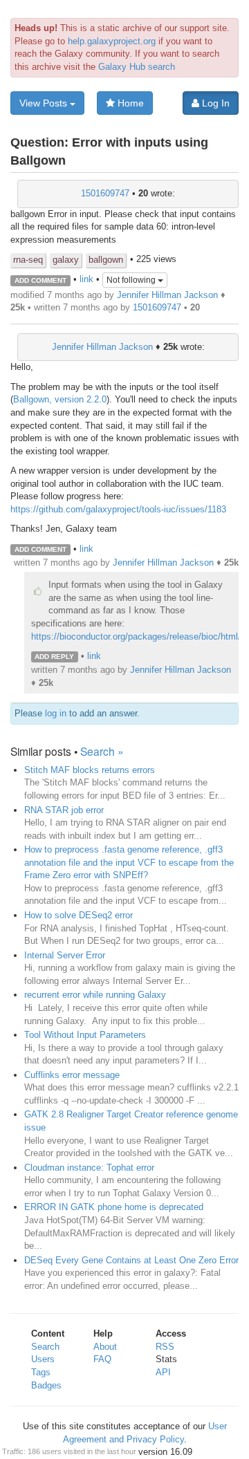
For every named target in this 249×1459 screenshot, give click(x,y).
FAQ (102, 1359)
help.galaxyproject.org (112, 41)
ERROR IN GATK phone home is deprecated (113, 1207)
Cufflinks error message (72, 1075)
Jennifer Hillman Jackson (167, 295)
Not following (132, 280)
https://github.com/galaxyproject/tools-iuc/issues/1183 (118, 509)
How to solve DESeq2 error (78, 915)
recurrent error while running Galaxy (95, 994)
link (86, 280)
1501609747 (105, 193)
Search (45, 1346)
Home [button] (129, 103)
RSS (165, 1346)
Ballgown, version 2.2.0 (60, 399)
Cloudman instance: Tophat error (89, 1167)
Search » (102, 751)
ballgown (106, 259)
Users (43, 1359)
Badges (46, 1385)
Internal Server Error (64, 955)
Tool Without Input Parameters (85, 1035)
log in (55, 713)
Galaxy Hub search (136, 67)
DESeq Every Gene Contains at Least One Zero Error (131, 1260)
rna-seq (28, 259)
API (163, 1372)
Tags (40, 1372)
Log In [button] (214, 103)
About (105, 1346)
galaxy (66, 259)
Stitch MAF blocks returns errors (89, 770)
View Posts (44, 103)
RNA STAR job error (64, 810)
